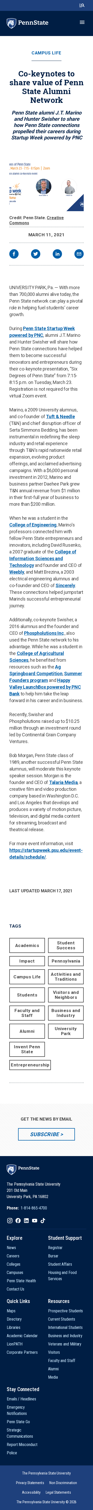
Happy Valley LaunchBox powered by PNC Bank (45, 687)
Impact (27, 961)
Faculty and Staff (27, 1013)
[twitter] (35, 254)
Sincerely (65, 585)
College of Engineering (33, 525)
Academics (27, 945)
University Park (66, 1031)
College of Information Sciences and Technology (42, 558)
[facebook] (14, 254)
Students (27, 995)
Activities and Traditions (66, 977)
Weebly (16, 572)
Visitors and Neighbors (66, 995)
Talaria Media (63, 782)
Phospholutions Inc (44, 633)
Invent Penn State (27, 1049)
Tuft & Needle (60, 416)
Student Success (66, 945)
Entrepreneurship (30, 1064)
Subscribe (44, 1134)
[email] (79, 254)
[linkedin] (57, 254)
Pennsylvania (66, 961)
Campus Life (46, 53)
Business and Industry (65, 1013)
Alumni (27, 1031)
